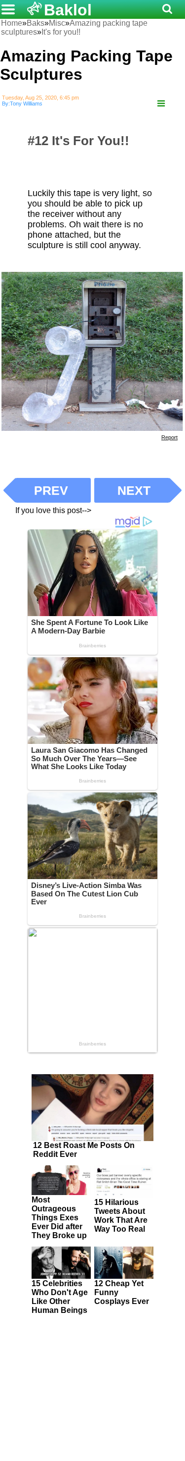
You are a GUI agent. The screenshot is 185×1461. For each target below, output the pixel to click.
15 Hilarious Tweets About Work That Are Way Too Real (121, 1215)
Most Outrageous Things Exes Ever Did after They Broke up (59, 1218)
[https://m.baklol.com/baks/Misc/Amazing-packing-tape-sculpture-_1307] (161, 104)
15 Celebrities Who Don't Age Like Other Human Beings (60, 1296)
